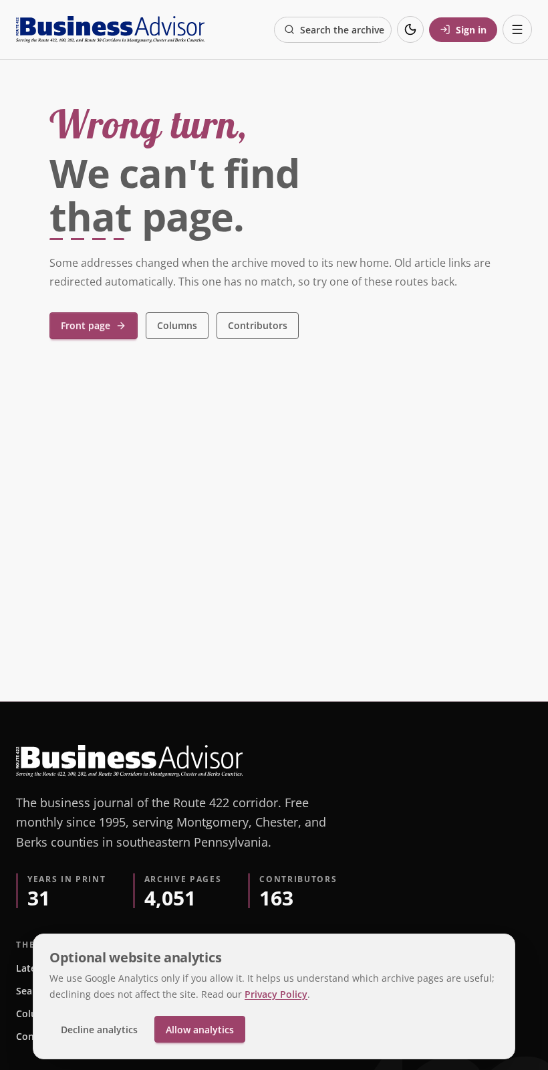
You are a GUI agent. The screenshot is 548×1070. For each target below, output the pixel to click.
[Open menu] (517, 29)
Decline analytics (99, 1029)
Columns (177, 325)
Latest (30, 968)
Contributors (257, 325)
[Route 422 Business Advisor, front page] (110, 29)
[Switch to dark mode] (410, 29)
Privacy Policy (276, 994)
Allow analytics (200, 1029)
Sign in (471, 29)
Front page (85, 325)
